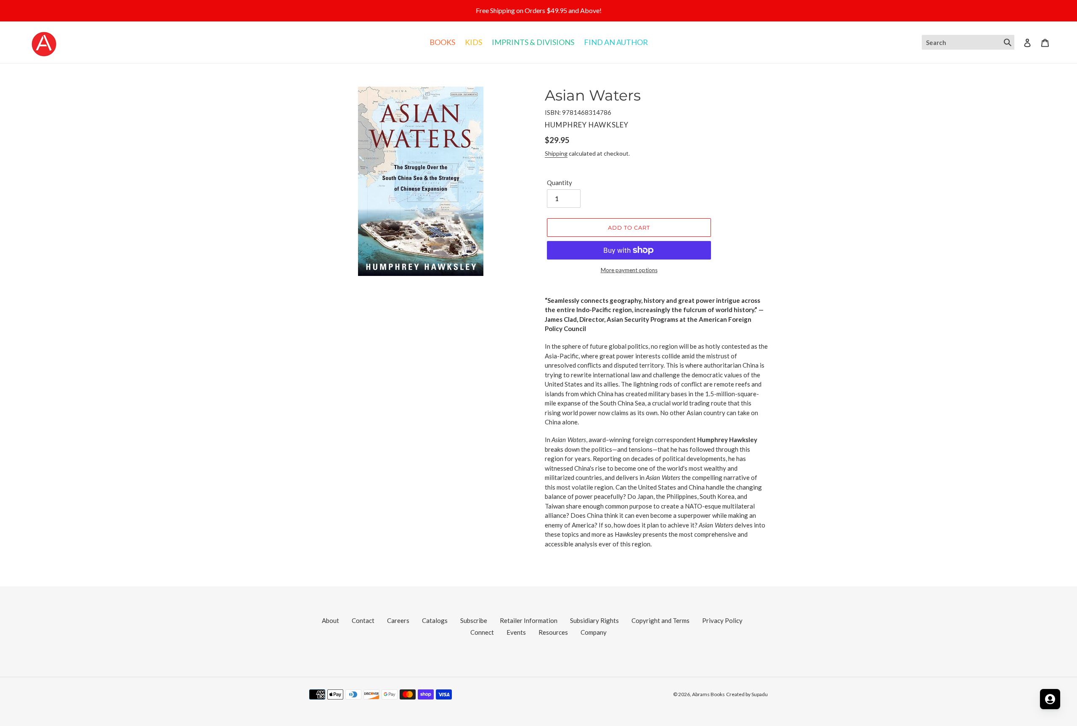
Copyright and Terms (660, 620)
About (330, 620)
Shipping (556, 153)
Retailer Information (528, 620)
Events (516, 632)
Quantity (559, 182)
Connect (482, 632)
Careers (398, 620)
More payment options (629, 270)
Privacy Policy (722, 620)
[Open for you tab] (1050, 699)
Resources (553, 632)
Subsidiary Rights (594, 620)
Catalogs (435, 620)
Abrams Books (708, 694)
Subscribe (473, 620)
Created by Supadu (747, 694)
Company (594, 632)
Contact (363, 620)
